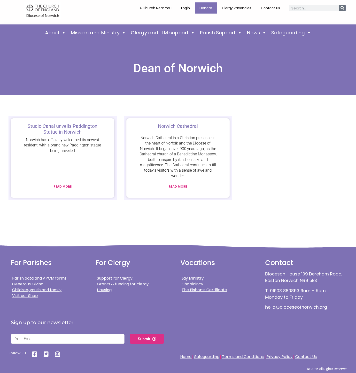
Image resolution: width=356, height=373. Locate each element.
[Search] (342, 8)
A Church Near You (155, 8)
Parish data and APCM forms (39, 278)
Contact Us (270, 8)
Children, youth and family (37, 290)
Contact (279, 262)
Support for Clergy (114, 278)
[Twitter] (48, 354)
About (52, 32)
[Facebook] (36, 354)
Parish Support (218, 32)
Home (186, 356)
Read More (63, 186)
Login (185, 8)
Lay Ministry (193, 278)
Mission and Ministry (95, 32)
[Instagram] (59, 354)
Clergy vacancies (236, 8)
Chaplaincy (193, 284)
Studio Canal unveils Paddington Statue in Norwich (62, 129)
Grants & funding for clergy (123, 284)
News (253, 32)
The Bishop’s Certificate (204, 290)
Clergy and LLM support (160, 32)
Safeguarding (288, 32)
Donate (206, 8)
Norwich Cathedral (178, 126)
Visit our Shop (25, 295)
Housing (104, 290)
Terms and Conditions (243, 356)
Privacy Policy (279, 356)
